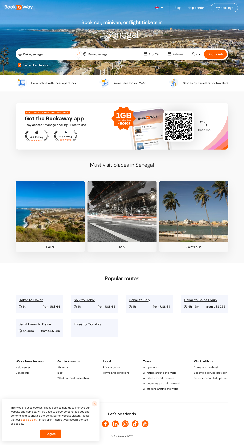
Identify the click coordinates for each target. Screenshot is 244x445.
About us (62, 367)
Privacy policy (111, 367)
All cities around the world (159, 378)
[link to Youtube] (145, 423)
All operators (151, 367)
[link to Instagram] (125, 423)
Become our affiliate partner (211, 378)
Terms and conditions (116, 372)
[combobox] (46, 54)
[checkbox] (19, 65)
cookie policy (29, 419)
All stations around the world (160, 388)
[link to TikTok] (135, 423)
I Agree (51, 434)
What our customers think (73, 378)
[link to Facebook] (105, 423)
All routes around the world (160, 372)
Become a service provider (210, 372)
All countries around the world (161, 383)
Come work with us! (206, 367)
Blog (60, 372)
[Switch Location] (78, 54)
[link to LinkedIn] (115, 423)
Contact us (22, 372)
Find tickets (215, 54)
